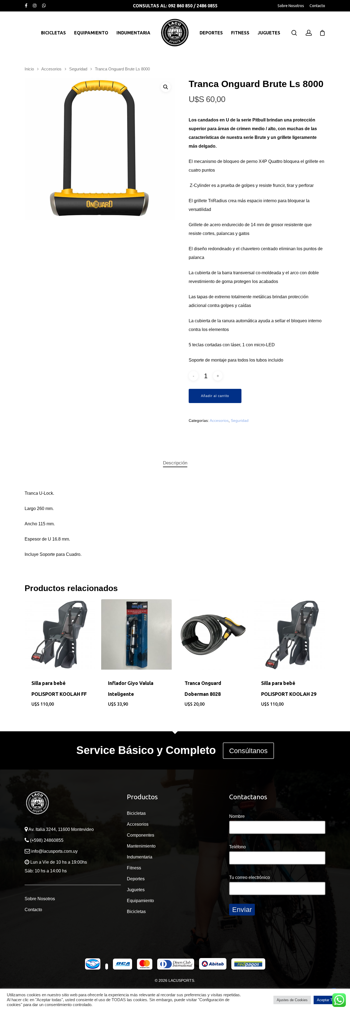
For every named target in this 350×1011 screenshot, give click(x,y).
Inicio (29, 69)
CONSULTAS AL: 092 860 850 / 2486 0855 (175, 5)
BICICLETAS (53, 33)
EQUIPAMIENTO (91, 33)
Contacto (317, 6)
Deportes (136, 878)
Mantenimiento (141, 846)
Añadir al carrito (215, 396)
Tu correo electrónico (249, 877)
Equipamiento (140, 900)
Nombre (237, 816)
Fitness (134, 868)
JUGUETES (269, 33)
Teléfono (237, 847)
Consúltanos (248, 750)
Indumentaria (139, 857)
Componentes (140, 835)
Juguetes (136, 889)
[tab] (175, 463)
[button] (166, 87)
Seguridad (78, 69)
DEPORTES (211, 33)
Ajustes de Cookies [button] (292, 1000)
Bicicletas (136, 813)
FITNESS (240, 33)
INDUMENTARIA (133, 33)
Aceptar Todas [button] (328, 1000)
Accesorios (51, 69)
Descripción (175, 463)
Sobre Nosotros (291, 6)
